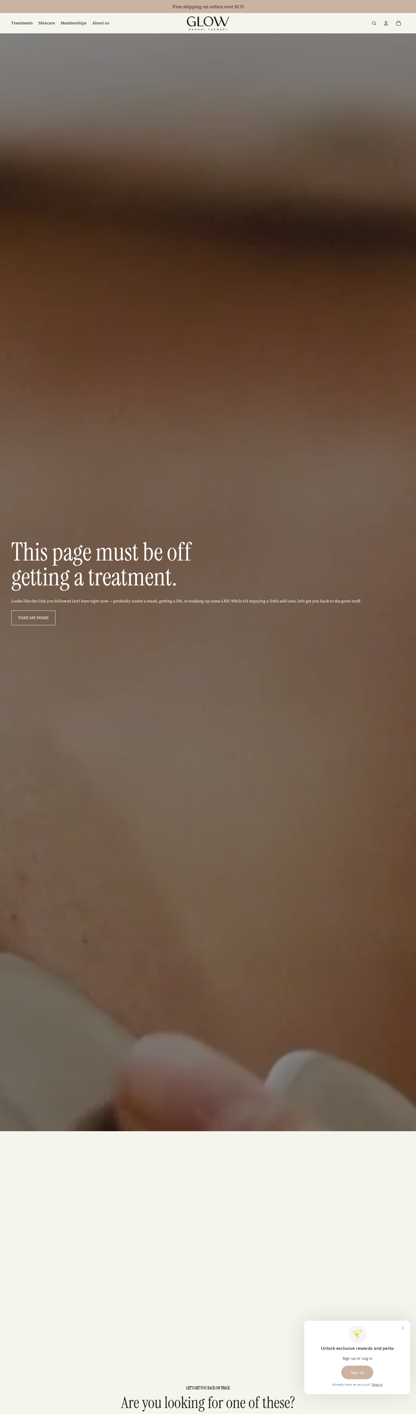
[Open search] (374, 23)
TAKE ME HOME (33, 617)
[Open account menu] (386, 23)
